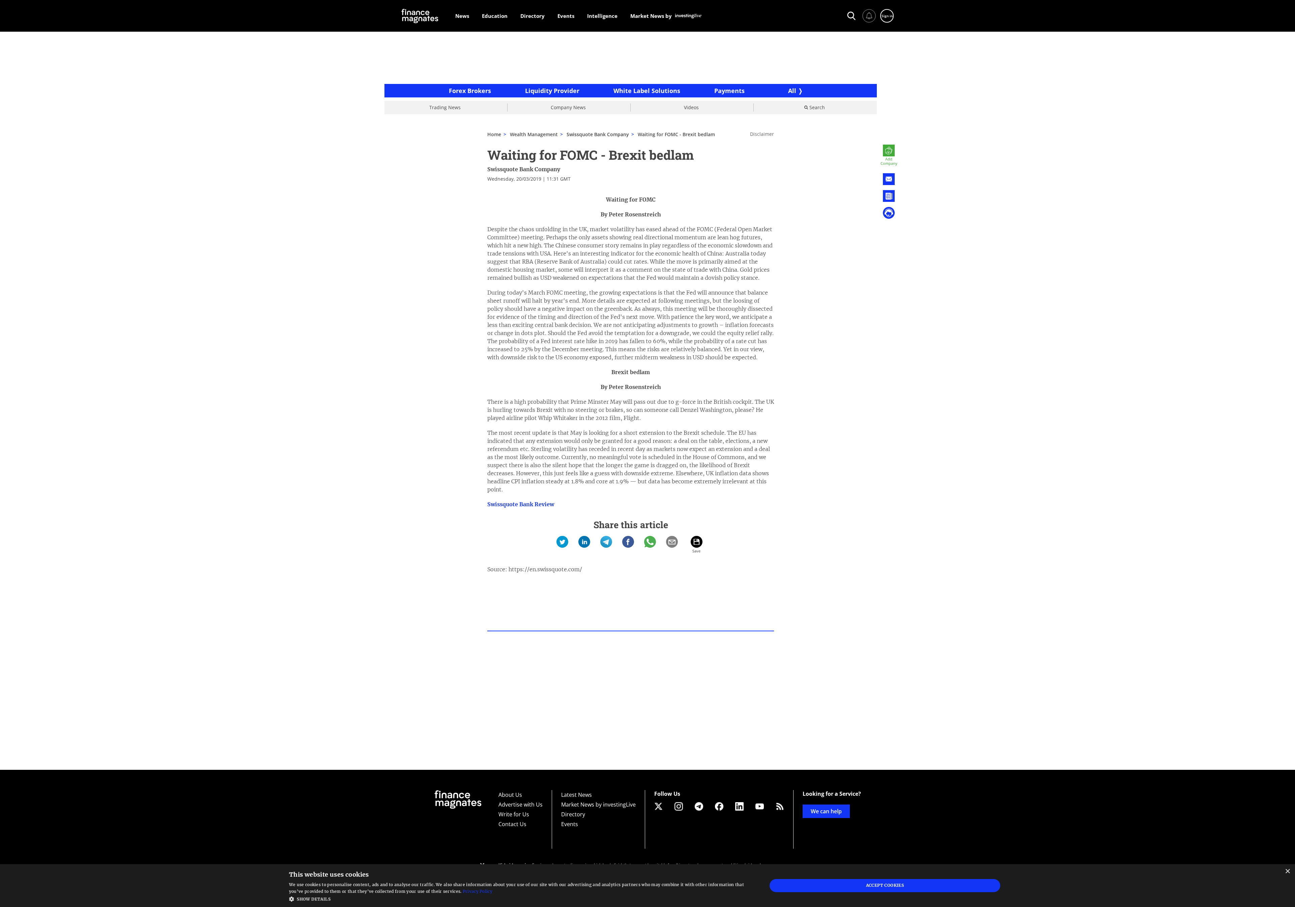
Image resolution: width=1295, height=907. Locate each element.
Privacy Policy (477, 891)
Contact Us (512, 824)
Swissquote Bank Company (523, 169)
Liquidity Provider (552, 91)
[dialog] (647, 885)
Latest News (576, 794)
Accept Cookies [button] (885, 885)
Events (569, 824)
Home (494, 134)
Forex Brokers (470, 91)
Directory (573, 814)
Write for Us (513, 814)
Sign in (887, 15)
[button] (521, 898)
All (792, 91)
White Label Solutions (646, 91)
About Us (510, 794)
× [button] (1287, 871)
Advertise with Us (520, 804)
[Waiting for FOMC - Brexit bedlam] (562, 542)
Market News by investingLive (598, 804)
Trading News (445, 107)
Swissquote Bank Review (520, 504)
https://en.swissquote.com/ (545, 569)
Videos (691, 107)
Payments (729, 91)
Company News (568, 107)
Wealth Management (534, 134)
